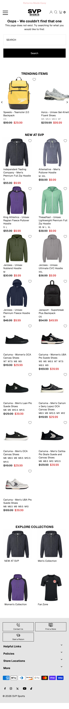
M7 (59, 125)
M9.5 (20, 464)
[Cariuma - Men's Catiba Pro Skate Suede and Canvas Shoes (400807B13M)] (52, 440)
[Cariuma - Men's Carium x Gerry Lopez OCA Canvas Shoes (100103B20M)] (52, 392)
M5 (42, 125)
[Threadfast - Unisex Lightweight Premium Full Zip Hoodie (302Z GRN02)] (52, 206)
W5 (40, 367)
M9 (9, 416)
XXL (44, 182)
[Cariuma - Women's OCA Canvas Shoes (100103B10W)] (17, 344)
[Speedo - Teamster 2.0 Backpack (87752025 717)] (19, 99)
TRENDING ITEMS (34, 80)
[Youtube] (24, 695)
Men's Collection (47, 566)
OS (4, 125)
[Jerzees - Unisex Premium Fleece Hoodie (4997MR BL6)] (17, 299)
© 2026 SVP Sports (14, 702)
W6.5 (50, 367)
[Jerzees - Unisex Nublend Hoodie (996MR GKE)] (17, 254)
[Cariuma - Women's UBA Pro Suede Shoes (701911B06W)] (52, 344)
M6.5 (54, 125)
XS (40, 233)
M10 (51, 467)
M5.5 (48, 125)
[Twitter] (17, 695)
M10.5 (15, 416)
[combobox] (34, 45)
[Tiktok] (31, 695)
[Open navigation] (11, 18)
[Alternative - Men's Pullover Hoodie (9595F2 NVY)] (52, 158)
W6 (45, 367)
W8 (15, 367)
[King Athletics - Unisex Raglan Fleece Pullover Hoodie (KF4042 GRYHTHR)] (17, 206)
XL (49, 233)
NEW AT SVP (34, 141)
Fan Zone (43, 610)
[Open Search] (55, 18)
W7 (5, 367)
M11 (58, 419)
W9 (20, 367)
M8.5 (41, 419)
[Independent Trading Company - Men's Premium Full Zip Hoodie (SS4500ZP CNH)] (17, 158)
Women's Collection (15, 610)
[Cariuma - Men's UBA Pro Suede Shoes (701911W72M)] (17, 489)
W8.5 (41, 371)
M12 (63, 419)
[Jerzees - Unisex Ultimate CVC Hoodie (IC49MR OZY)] (52, 254)
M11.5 (21, 416)
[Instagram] (11, 695)
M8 (5, 416)
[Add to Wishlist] (34, 85)
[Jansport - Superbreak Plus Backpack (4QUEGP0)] (52, 299)
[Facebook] (5, 695)
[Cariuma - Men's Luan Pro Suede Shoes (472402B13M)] (17, 392)
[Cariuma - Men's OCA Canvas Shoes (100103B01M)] (17, 440)
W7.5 (10, 367)
